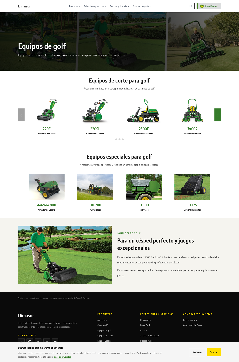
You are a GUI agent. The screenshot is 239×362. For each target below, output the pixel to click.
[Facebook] (21, 341)
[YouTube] (55, 341)
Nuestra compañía (142, 6)
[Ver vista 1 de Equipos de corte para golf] (116, 139)
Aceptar (214, 352)
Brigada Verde (146, 340)
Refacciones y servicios (95, 6)
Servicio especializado (149, 335)
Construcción (103, 325)
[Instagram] (30, 341)
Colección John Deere (192, 325)
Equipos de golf (104, 330)
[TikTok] (46, 341)
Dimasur (24, 6)
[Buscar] (191, 6)
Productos (74, 6)
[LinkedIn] (38, 341)
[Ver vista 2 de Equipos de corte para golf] (119, 139)
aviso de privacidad (62, 356)
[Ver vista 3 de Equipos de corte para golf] (123, 139)
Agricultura (102, 320)
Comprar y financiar (119, 6)
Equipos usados (104, 340)
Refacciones (145, 320)
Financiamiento (190, 320)
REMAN (143, 330)
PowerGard (145, 325)
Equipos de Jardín (105, 335)
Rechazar (197, 352)
